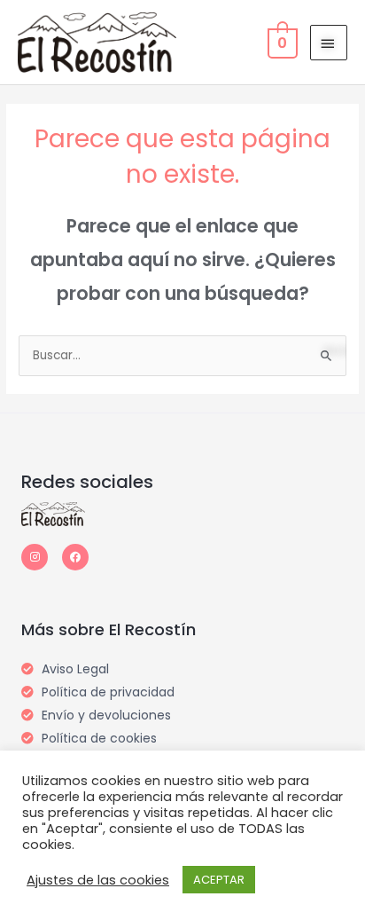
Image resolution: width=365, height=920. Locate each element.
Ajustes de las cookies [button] (98, 880)
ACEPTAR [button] (219, 879)
